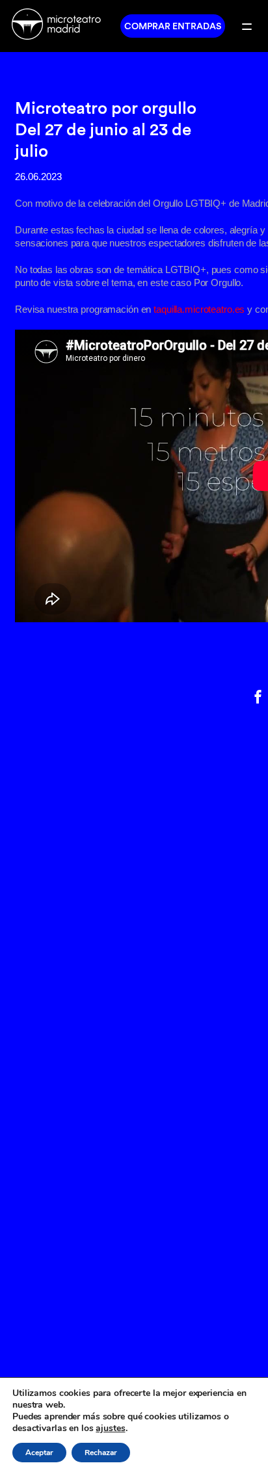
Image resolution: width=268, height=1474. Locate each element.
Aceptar (39, 1452)
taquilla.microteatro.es (199, 309)
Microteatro (60, 26)
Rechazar (101, 1452)
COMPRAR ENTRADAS (172, 26)
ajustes (110, 1428)
